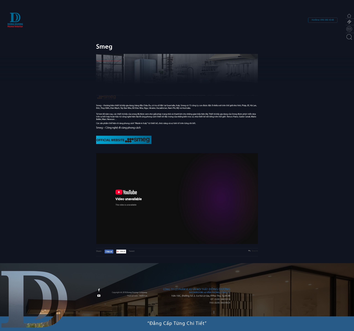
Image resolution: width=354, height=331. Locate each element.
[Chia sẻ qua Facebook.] (109, 252)
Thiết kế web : (133, 296)
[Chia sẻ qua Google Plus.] (121, 251)
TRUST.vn (143, 296)
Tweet (132, 251)
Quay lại (255, 251)
